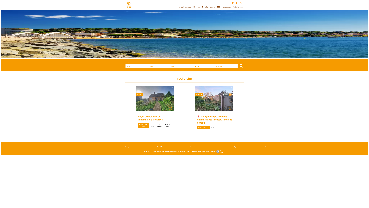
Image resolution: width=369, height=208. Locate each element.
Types (150, 62)
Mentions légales (170, 151)
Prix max (218, 62)
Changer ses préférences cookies (204, 151)
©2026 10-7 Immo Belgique (153, 151)
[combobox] (136, 66)
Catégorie (129, 62)
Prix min (196, 62)
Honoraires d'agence (184, 151)
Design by (222, 151)
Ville (172, 62)
